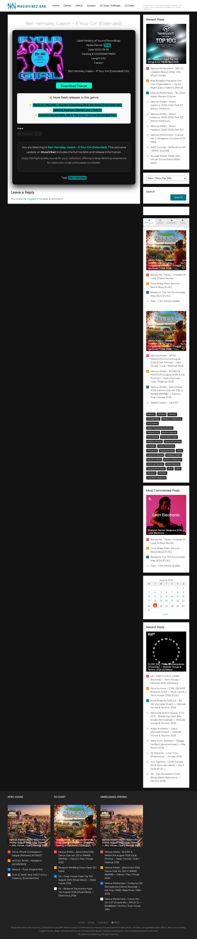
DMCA (91, 922)
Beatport (151, 414)
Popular (149, 223)
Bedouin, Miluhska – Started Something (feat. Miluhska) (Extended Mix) (77, 105)
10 (149, 596)
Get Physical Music (169, 437)
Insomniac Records (155, 455)
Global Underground (172, 459)
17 (149, 600)
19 (161, 600)
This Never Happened (156, 478)
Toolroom (172, 414)
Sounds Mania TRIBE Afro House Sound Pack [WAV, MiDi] (165, 159)
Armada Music (153, 419)
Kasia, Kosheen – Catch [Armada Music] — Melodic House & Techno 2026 (166, 732)
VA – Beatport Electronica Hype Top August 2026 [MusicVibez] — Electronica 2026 (76, 892)
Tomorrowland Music (156, 468)
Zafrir (178, 468)
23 (183, 600)
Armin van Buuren (155, 464)
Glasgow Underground (172, 419)
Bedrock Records (169, 432)
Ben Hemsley (77, 177)
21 (172, 600)
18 (155, 600)
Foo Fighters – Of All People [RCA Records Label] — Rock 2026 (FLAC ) (167, 765)
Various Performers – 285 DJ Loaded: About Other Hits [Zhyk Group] (167, 72)
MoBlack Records (154, 441)
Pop (107, 45)
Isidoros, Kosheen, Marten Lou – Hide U (77, 110)
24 (149, 606)
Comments (172, 223)
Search (150, 191)
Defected (161, 414)
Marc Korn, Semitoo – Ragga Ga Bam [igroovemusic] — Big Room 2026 (168, 744)
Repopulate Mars (167, 450)
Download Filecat (74, 86)
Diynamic (151, 473)
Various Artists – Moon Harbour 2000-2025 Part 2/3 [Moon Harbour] (167, 117)
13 (166, 596)
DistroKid (162, 473)
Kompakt (151, 446)
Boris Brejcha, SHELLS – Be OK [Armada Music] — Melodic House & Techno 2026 (168, 704)
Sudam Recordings (166, 446)
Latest (160, 223)
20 (166, 600)
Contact (103, 922)
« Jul (165, 614)
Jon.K (170, 468)
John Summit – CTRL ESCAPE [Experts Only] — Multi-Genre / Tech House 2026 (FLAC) (168, 692)
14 (172, 596)
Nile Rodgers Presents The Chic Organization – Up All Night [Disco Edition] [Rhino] (167, 84)
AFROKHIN (152, 450)
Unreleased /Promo (113, 797)
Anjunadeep (152, 423)
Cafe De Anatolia (154, 459)
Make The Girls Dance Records (159, 428)
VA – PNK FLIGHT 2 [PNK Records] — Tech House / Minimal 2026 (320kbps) (165, 679)
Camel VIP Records (172, 441)
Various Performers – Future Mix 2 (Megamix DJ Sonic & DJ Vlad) (168, 138)
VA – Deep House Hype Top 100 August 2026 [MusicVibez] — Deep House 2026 (77, 880)
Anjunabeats (152, 437)
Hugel (179, 450)
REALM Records (172, 464)
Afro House (15, 797)
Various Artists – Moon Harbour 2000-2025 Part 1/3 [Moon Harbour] (167, 105)
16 (183, 596)
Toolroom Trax (153, 432)
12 (161, 596)
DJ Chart (59, 797)
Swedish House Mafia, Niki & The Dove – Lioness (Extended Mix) (77, 115)
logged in (33, 198)
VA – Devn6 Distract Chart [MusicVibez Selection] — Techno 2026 (165, 777)
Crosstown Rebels (173, 455)
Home (81, 922)
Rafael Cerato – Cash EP (164, 402)
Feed (116, 922)
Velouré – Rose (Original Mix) (27, 869)
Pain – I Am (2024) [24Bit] (165, 301)
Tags (182, 223)
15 (178, 596)
